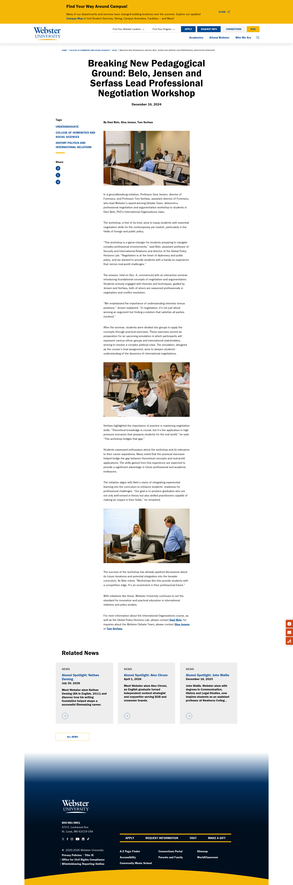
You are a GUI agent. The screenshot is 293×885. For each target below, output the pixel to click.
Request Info (209, 29)
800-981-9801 (71, 822)
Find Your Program (162, 29)
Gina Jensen (182, 624)
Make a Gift (217, 838)
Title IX (89, 855)
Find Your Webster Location (127, 29)
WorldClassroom (207, 857)
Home (64, 50)
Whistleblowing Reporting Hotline (83, 864)
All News (72, 736)
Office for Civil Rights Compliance (83, 859)
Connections (233, 29)
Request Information (161, 838)
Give (253, 29)
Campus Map (74, 18)
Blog (114, 50)
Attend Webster (219, 37)
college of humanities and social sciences (75, 135)
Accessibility (128, 857)
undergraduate (67, 126)
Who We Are (243, 37)
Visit (193, 838)
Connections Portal (170, 851)
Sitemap (202, 851)
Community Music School (136, 863)
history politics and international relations (74, 145)
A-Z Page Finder (130, 851)
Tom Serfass (114, 628)
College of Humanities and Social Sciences (89, 50)
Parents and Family (170, 857)
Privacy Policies (72, 855)
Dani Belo (176, 620)
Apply (188, 29)
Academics (196, 37)
